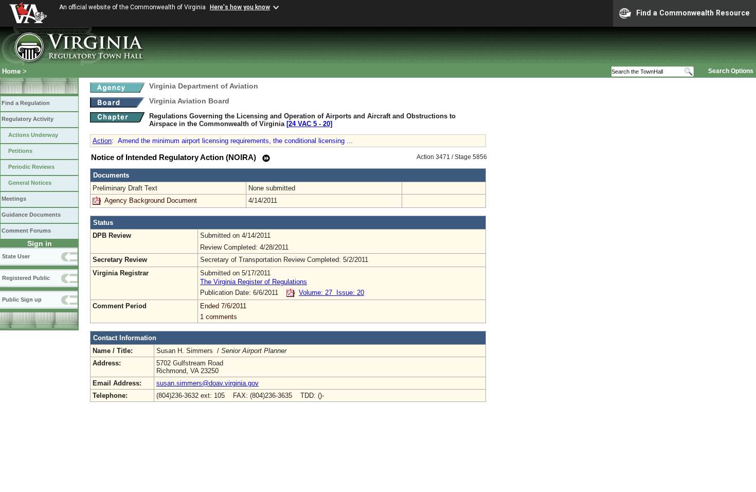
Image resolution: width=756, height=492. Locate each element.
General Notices (29, 183)
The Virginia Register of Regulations (253, 282)
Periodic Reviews (31, 167)
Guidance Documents (31, 215)
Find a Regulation (26, 103)
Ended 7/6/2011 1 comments (223, 311)
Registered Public (26, 278)
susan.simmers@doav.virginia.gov (207, 383)
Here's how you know (240, 7)
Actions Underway (33, 135)
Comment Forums (26, 230)
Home (11, 71)
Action (102, 141)
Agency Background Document (150, 200)
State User (16, 256)
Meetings (14, 199)
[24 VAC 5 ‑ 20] (309, 124)
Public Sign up (22, 299)
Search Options (730, 71)
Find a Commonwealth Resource (693, 13)
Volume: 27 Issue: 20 (331, 292)
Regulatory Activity (27, 119)
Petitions (20, 151)
